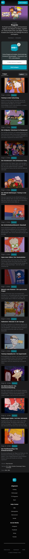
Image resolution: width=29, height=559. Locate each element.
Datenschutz (7, 549)
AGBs (23, 549)
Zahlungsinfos (14, 511)
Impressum (16, 549)
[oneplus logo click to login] (3, 3)
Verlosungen (14, 493)
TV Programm (14, 496)
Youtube (15, 536)
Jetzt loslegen (14, 67)
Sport (14, 500)
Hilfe (14, 508)
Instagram (14, 526)
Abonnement (14, 514)
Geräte (14, 518)
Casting (14, 489)
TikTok (14, 533)
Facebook (14, 529)
